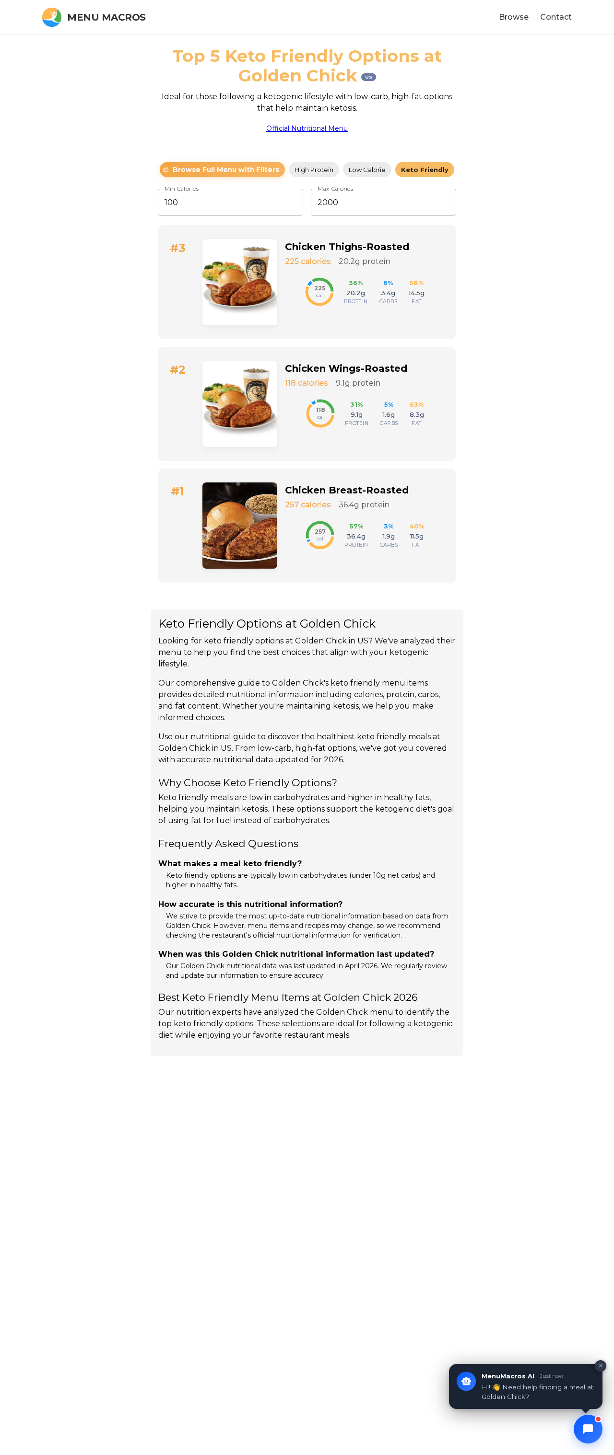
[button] (222, 169)
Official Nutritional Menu (307, 128)
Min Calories (182, 188)
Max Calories (335, 188)
